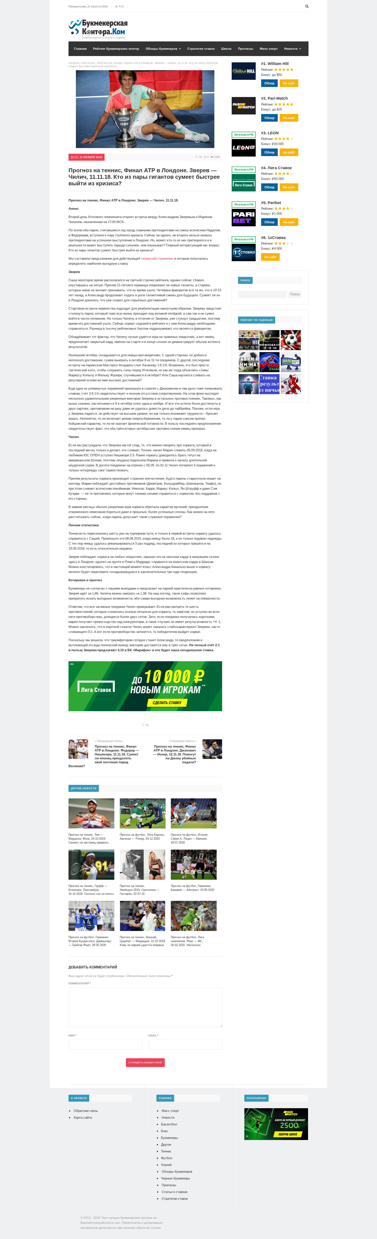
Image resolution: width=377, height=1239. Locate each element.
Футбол (166, 1158)
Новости (292, 48)
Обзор (269, 83)
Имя (72, 1035)
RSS (120, 6)
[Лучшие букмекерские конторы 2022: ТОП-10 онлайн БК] (98, 23)
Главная (80, 48)
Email (153, 1035)
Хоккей (166, 1165)
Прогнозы (245, 48)
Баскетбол (169, 1124)
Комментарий (80, 983)
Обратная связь (86, 1111)
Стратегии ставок (201, 48)
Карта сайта (83, 1117)
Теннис (166, 1151)
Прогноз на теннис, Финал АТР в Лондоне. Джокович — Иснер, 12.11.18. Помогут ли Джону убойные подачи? (174, 754)
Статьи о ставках (175, 1192)
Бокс (164, 1131)
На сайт (289, 83)
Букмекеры (169, 1138)
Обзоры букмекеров (163, 48)
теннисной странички (157, 258)
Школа (226, 48)
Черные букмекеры (175, 1178)
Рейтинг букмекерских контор (116, 48)
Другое (166, 1144)
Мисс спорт (269, 48)
